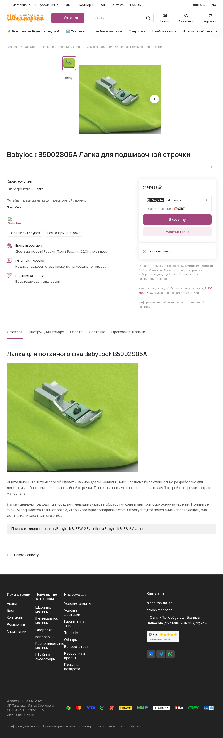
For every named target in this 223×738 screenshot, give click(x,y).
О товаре (15, 332)
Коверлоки (44, 636)
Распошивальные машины (49, 645)
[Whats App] (170, 654)
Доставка (97, 332)
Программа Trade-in (128, 332)
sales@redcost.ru (160, 610)
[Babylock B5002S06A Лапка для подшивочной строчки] (120, 99)
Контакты (15, 617)
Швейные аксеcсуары (45, 656)
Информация (75, 594)
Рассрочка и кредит (74, 655)
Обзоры (70, 639)
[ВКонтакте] (151, 654)
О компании (16, 631)
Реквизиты (16, 624)
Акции (12, 603)
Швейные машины (43, 609)
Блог (11, 610)
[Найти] (148, 18)
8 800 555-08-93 (203, 5)
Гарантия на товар (74, 623)
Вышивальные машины (46, 620)
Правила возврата (72, 666)
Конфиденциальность (23, 726)
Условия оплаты (77, 603)
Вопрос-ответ (76, 646)
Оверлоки (43, 629)
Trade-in (71, 632)
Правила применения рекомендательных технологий (82, 726)
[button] (154, 99)
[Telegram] (160, 654)
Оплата (76, 332)
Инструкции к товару (46, 332)
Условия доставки (72, 612)
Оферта (135, 726)
